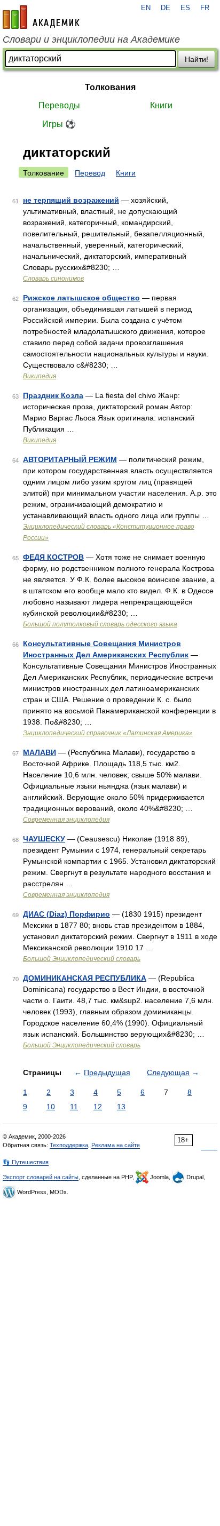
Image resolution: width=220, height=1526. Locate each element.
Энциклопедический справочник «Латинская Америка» (108, 733)
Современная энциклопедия (66, 819)
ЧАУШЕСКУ (44, 838)
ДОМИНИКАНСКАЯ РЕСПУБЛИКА (84, 978)
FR (204, 8)
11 (74, 1106)
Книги (161, 105)
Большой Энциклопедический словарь (81, 959)
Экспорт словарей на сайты (40, 1177)
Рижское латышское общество (81, 297)
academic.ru (41, 17)
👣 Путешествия (26, 1162)
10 (50, 1106)
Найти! (196, 59)
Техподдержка (69, 1145)
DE (165, 8)
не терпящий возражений (71, 200)
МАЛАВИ (39, 752)
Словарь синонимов (53, 278)
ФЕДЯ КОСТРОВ (53, 557)
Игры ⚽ (59, 124)
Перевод (90, 173)
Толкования (110, 87)
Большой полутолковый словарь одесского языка (100, 624)
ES (185, 8)
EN (146, 8)
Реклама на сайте (115, 1145)
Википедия (39, 376)
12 (97, 1106)
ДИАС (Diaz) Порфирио (66, 914)
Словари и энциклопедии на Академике (91, 39)
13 (121, 1106)
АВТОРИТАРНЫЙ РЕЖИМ (70, 459)
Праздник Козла (53, 395)
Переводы (59, 105)
